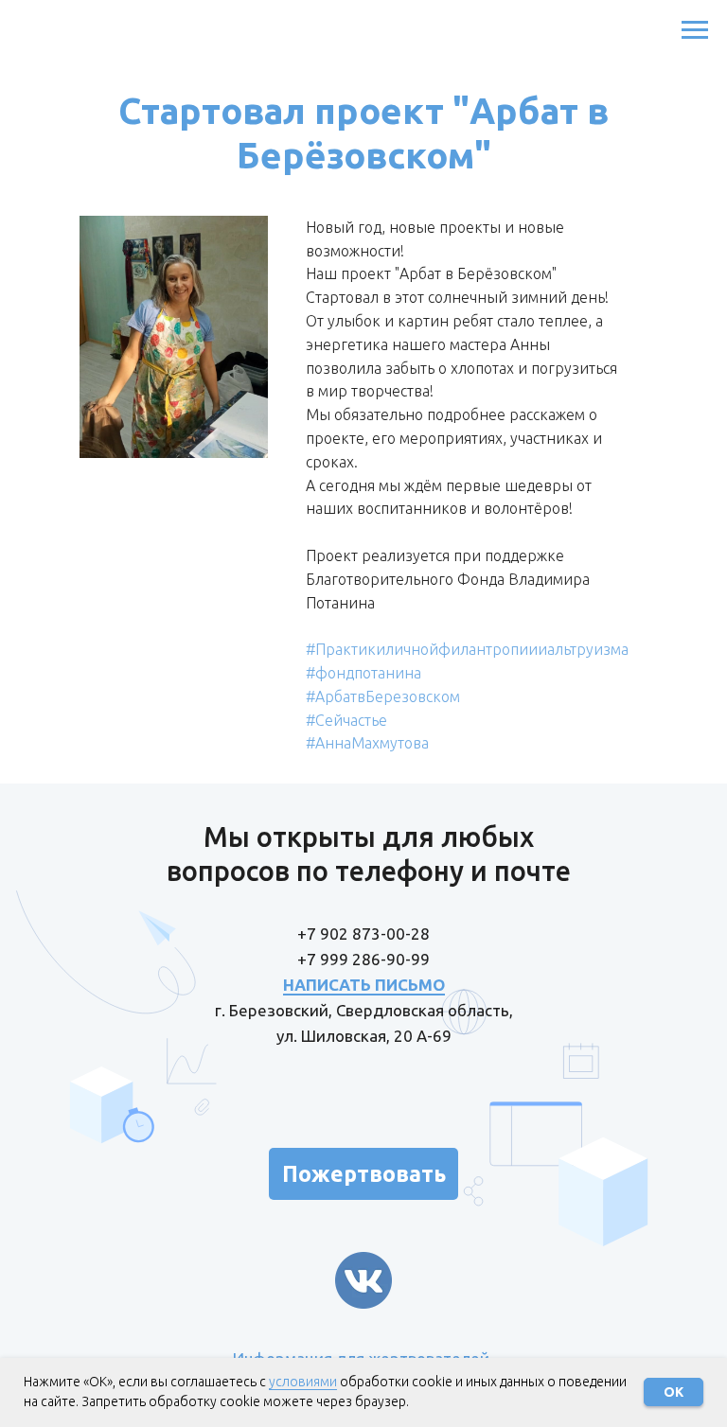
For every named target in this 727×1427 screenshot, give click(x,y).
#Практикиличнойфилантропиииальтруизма (467, 649)
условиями (303, 1381)
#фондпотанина (363, 672)
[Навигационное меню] (695, 30)
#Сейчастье (346, 720)
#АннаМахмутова (367, 742)
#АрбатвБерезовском (383, 696)
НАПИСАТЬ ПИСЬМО (364, 985)
